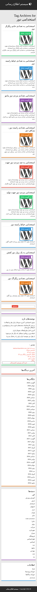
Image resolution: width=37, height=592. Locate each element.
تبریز (33, 509)
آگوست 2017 (31, 438)
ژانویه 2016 (31, 483)
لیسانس (32, 542)
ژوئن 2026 (31, 388)
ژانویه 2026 (31, 394)
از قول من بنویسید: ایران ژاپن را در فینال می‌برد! (20, 336)
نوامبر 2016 (31, 459)
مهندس (32, 551)
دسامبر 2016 (31, 456)
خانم (33, 515)
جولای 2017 (31, 441)
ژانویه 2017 (31, 453)
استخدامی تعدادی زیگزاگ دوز (21, 278)
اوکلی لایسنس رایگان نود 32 (26, 354)
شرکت (33, 527)
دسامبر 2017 (31, 430)
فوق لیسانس (31, 539)
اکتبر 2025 (31, 403)
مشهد (33, 548)
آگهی (33, 495)
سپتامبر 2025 (31, 406)
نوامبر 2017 (31, 433)
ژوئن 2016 (31, 468)
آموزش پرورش (30, 498)
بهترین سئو (31, 358)
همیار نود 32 (31, 356)
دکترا (33, 521)
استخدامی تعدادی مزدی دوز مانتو (20, 96)
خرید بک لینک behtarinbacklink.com (24, 348)
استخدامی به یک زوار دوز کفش (21, 252)
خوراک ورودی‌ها (30, 571)
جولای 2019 (31, 418)
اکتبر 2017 (31, 436)
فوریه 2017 (31, 450)
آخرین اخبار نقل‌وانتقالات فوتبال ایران (24, 330)
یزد (34, 557)
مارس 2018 (31, 421)
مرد (34, 545)
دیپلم (33, 524)
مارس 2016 (31, 477)
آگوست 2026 (31, 383)
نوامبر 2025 (31, 400)
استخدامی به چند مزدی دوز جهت (20, 162)
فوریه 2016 (31, 480)
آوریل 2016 (31, 474)
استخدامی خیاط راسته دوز (23, 224)
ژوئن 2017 (31, 444)
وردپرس (32, 577)
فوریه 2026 (31, 391)
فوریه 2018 (31, 424)
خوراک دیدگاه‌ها (30, 574)
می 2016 (32, 471)
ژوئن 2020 (31, 412)
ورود (33, 568)
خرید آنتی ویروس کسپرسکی (18, 362)
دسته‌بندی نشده (30, 518)
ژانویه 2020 (31, 415)
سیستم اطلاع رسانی (17, 4)
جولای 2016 (31, 465)
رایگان (33, 360)
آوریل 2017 (31, 447)
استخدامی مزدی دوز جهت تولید (21, 192)
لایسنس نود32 (30, 350)
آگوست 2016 (31, 462)
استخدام (32, 503)
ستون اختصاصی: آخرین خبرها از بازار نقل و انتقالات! (19, 322)
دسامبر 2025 (31, 397)
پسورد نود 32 (31, 352)
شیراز (33, 533)
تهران (33, 512)
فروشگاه (32, 536)
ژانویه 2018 (31, 427)
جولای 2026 (31, 385)
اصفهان (32, 506)
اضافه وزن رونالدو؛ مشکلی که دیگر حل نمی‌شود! (20, 333)
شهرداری (32, 530)
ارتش (33, 501)
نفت (33, 554)
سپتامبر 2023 (31, 409)
